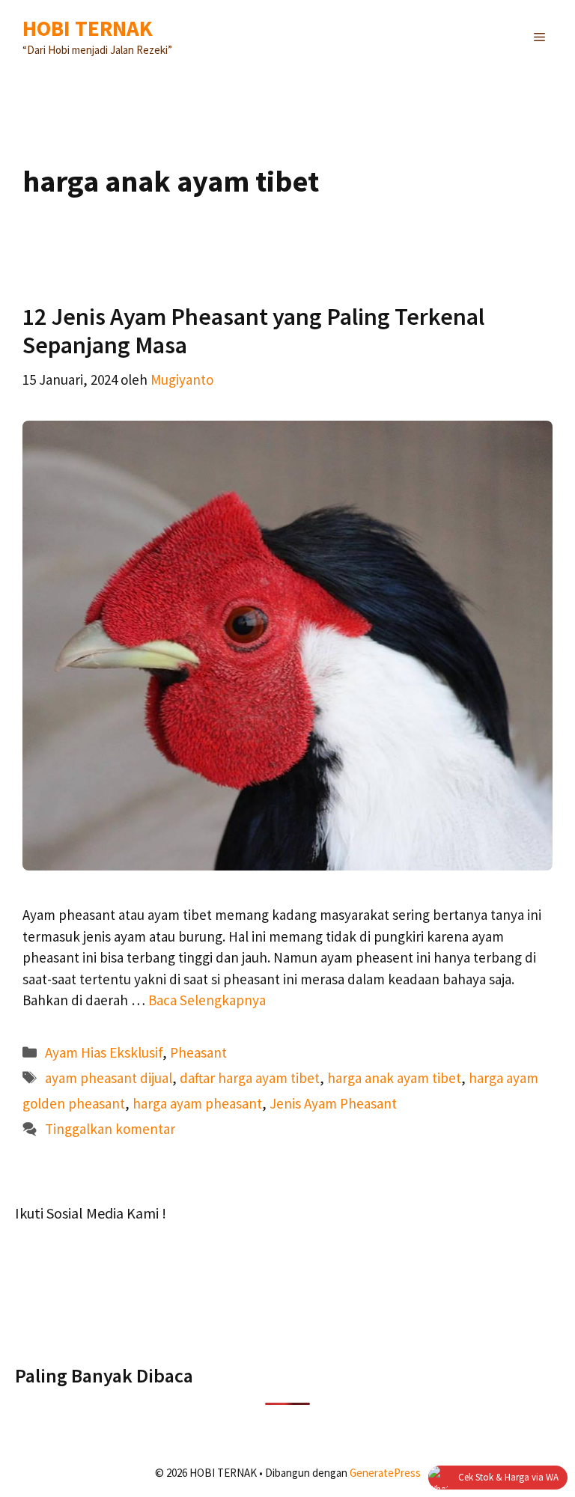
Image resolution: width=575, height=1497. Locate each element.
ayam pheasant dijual (108, 1078)
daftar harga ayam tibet (250, 1078)
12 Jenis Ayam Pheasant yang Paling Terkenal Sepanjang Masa (253, 331)
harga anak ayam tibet (394, 1078)
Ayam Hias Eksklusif (103, 1052)
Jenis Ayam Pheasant (333, 1103)
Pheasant (198, 1052)
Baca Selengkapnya (207, 1000)
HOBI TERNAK (87, 28)
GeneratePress (385, 1473)
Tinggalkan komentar (110, 1129)
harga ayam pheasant (197, 1103)
